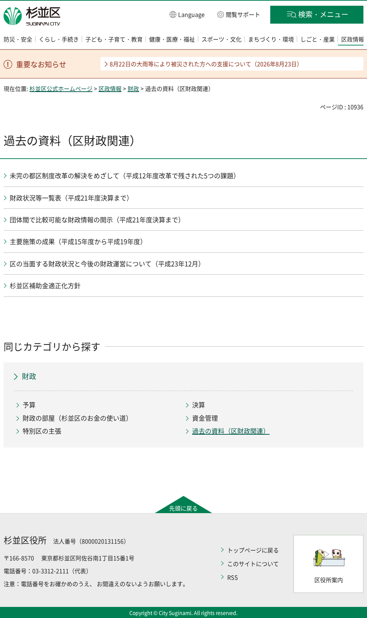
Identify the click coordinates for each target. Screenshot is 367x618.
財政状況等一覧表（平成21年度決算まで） (71, 198)
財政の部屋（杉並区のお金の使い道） (77, 418)
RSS (232, 577)
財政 (133, 88)
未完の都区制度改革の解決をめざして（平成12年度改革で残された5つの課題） (125, 175)
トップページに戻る (253, 550)
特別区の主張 (42, 431)
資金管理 (205, 418)
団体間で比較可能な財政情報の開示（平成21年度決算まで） (97, 219)
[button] (187, 14)
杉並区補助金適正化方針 (45, 285)
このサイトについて (253, 563)
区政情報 (110, 88)
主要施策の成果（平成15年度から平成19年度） (78, 241)
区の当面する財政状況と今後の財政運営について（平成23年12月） (107, 264)
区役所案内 (328, 579)
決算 (198, 405)
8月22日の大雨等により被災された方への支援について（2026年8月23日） (206, 63)
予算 (29, 405)
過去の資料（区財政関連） (231, 431)
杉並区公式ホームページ (60, 88)
